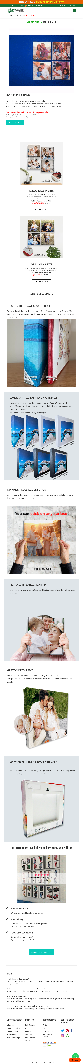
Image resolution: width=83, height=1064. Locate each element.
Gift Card (28, 1041)
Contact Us (47, 1028)
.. (27, 117)
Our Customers (12, 1034)
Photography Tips (13, 1037)
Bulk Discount (30, 1025)
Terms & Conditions (14, 1028)
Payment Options (49, 1040)
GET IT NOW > (15, 122)
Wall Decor (29, 1034)
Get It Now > (41, 210)
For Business (30, 1037)
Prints (11, 16)
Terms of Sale (12, 1031)
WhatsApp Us (13, 6)
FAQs (21, 6)
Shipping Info (48, 1031)
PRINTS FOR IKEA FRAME (34, 6)
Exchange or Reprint (47, 1035)
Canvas (19, 16)
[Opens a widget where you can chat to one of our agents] (75, 1060)
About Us (10, 1025)
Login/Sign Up (64, 6)
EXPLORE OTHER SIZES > (41, 952)
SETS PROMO (28, 16)
